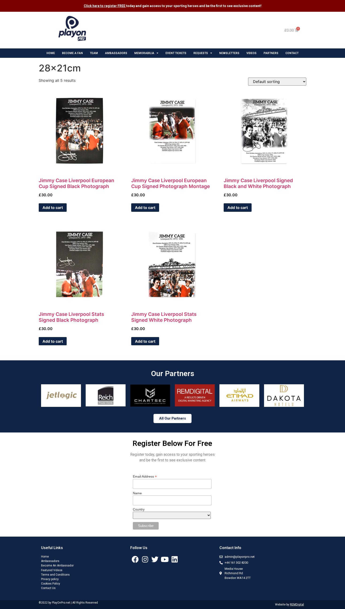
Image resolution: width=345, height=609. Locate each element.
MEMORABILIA (144, 53)
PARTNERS (271, 53)
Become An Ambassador (57, 565)
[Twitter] (155, 559)
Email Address (145, 476)
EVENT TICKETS (175, 53)
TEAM (94, 53)
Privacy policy (50, 579)
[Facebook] (135, 559)
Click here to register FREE (105, 6)
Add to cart (52, 207)
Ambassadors (50, 561)
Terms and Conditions (55, 574)
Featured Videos (51, 570)
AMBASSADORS (116, 53)
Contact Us (48, 588)
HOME (50, 53)
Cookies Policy (50, 583)
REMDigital (297, 604)
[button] (172, 418)
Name (137, 493)
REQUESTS (200, 53)
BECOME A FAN (72, 53)
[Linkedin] (175, 559)
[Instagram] (145, 559)
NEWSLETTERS (229, 53)
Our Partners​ (172, 373)
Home (45, 556)
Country (139, 509)
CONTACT (292, 53)
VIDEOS (251, 53)
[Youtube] (165, 559)
